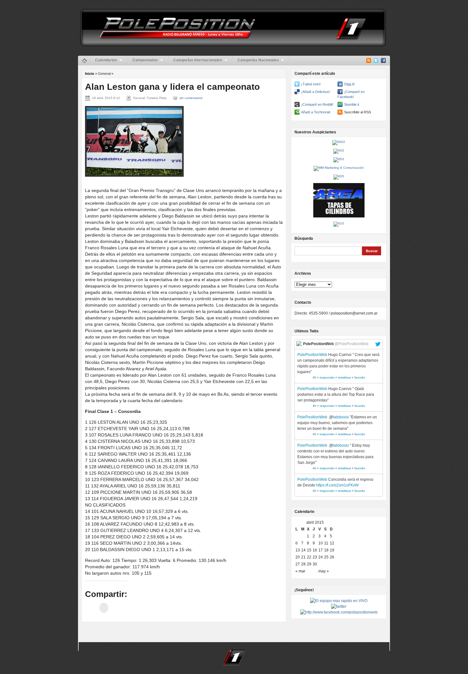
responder (327, 377)
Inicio (89, 73)
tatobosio (341, 417)
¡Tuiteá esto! (311, 84)
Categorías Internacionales (197, 60)
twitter (378, 344)
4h (314, 377)
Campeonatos (145, 60)
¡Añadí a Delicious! (315, 92)
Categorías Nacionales (258, 60)
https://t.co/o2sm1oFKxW (337, 485)
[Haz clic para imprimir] (103, 608)
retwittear (344, 377)
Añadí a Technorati (315, 112)
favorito (359, 377)
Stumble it (351, 104)
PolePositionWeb (312, 354)
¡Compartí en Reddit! (317, 104)
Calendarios (106, 60)
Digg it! (349, 84)
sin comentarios (191, 98)
